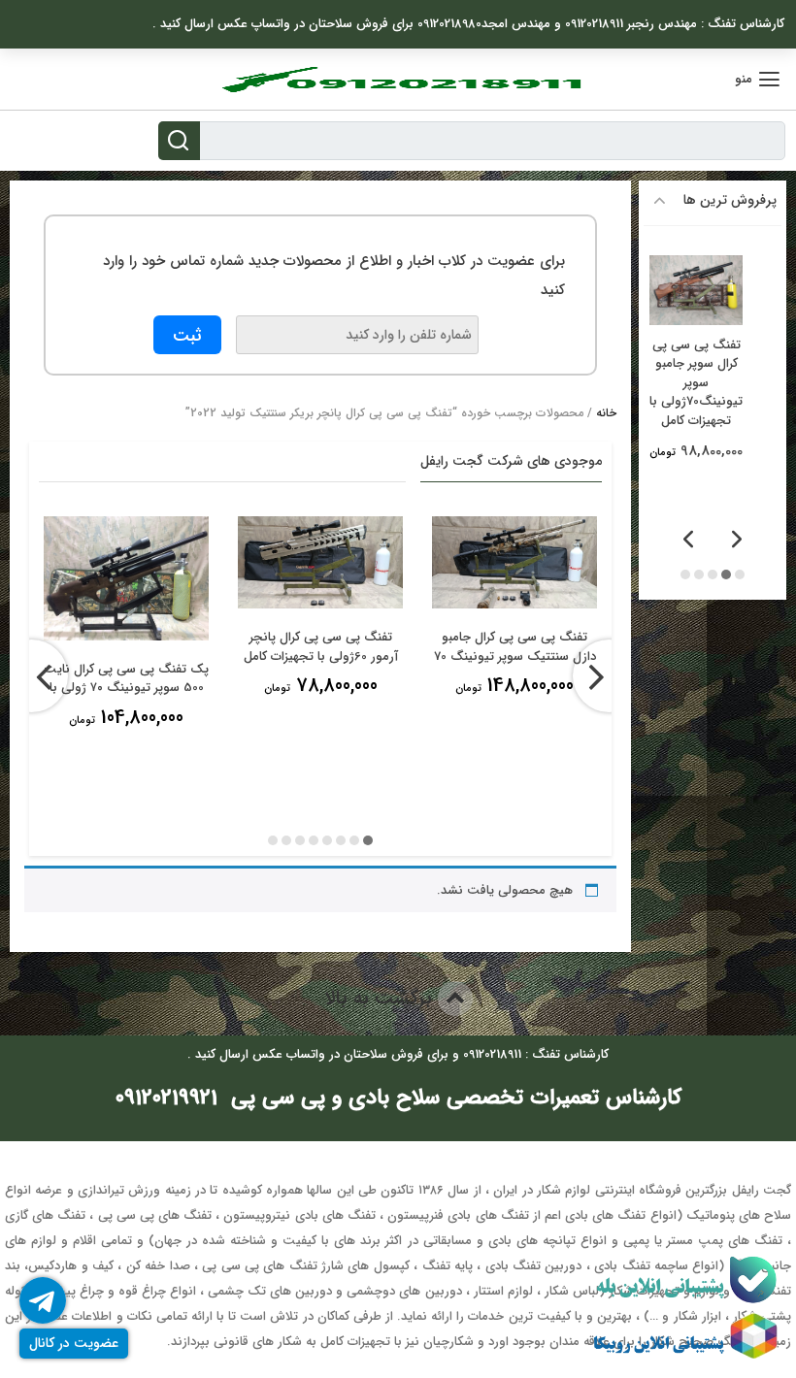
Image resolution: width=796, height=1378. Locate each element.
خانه (606, 413)
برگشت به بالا (381, 998)
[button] (368, 839)
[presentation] (609, 676)
